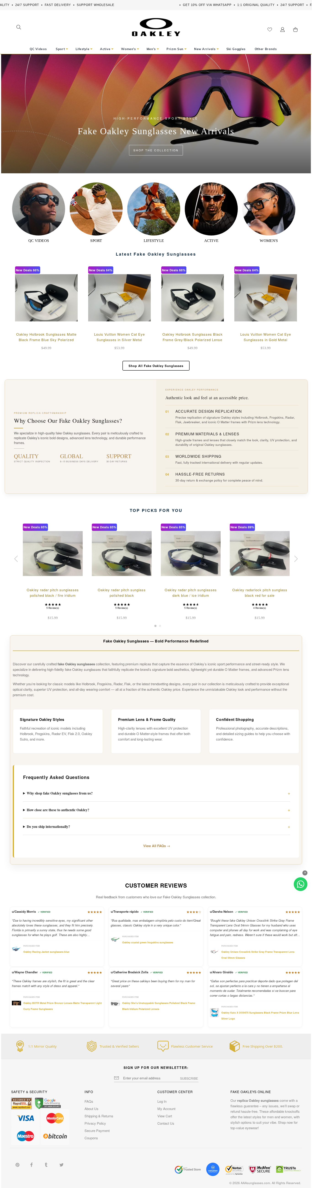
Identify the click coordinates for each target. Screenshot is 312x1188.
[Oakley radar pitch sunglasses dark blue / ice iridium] (191, 553)
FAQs (89, 1101)
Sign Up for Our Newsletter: (156, 1067)
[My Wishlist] (269, 29)
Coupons (91, 1137)
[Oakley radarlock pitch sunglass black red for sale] (260, 553)
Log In (162, 1101)
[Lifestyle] (153, 208)
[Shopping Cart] (295, 29)
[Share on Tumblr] (47, 1164)
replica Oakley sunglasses (258, 1100)
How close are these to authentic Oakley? (58, 809)
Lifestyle (154, 240)
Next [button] (295, 559)
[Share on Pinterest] (18, 1164)
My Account (166, 1108)
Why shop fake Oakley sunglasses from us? (60, 793)
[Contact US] (300, 884)
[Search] (18, 28)
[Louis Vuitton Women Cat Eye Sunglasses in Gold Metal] (265, 297)
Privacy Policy (95, 1123)
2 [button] (160, 627)
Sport (96, 240)
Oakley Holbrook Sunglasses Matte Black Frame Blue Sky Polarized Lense (46, 340)
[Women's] (268, 208)
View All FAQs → (156, 845)
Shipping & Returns (99, 1115)
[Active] (211, 208)
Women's (269, 240)
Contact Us (165, 1123)
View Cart (164, 1115)
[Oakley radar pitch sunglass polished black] (122, 553)
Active (211, 240)
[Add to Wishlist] (58, 322)
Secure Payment (97, 1130)
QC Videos (38, 240)
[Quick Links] (282, 29)
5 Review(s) (52, 608)
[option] (52, 572)
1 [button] (155, 627)
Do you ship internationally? (48, 826)
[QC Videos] (38, 208)
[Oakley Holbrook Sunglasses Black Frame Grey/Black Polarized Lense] (192, 297)
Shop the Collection (156, 150)
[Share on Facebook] (32, 1164)
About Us (91, 1108)
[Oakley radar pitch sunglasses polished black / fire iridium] (53, 553)
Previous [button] (16, 559)
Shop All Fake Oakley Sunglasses (156, 366)
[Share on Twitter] (61, 1164)
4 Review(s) (259, 608)
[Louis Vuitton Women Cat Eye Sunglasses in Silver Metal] (119, 297)
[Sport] (96, 208)
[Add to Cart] (70, 322)
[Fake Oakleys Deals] (156, 21)
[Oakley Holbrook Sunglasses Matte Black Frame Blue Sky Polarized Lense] (46, 297)
